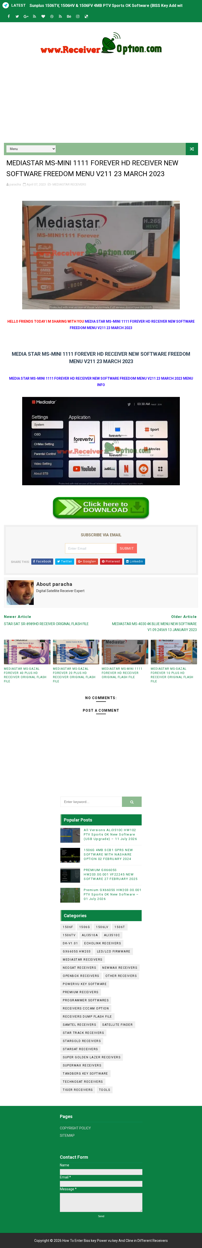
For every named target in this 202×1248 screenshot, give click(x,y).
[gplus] (26, 16)
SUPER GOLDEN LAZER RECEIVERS (91, 1057)
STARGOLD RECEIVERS (82, 1041)
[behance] (69, 16)
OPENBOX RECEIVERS (81, 976)
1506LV (102, 927)
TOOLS (104, 1090)
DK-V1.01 (70, 943)
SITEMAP (67, 1135)
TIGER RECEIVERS (78, 1090)
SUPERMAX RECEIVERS (82, 1065)
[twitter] (17, 16)
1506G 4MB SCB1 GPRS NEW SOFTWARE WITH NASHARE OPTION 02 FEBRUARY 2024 (108, 854)
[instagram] (77, 16)
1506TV (69, 935)
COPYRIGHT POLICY (75, 1128)
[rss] (34, 16)
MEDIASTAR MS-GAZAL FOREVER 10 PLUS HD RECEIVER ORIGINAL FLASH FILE (172, 675)
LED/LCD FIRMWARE (114, 951)
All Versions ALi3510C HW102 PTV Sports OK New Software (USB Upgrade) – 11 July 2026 (110, 834)
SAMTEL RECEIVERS (79, 1024)
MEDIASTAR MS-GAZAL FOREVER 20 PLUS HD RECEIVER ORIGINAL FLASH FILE (74, 675)
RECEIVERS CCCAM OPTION (86, 1008)
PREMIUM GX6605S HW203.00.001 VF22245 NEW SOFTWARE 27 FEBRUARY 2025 (111, 874)
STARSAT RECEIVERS (80, 1049)
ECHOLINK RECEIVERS (102, 943)
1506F (68, 927)
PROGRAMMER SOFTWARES (86, 1000)
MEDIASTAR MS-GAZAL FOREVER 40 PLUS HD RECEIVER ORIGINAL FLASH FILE (25, 675)
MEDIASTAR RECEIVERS (69, 184)
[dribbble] (51, 16)
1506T (120, 927)
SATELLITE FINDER (117, 1024)
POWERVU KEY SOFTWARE (85, 984)
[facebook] (8, 16)
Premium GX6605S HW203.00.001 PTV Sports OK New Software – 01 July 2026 (112, 894)
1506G (84, 927)
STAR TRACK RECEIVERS (83, 1033)
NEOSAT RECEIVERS (79, 967)
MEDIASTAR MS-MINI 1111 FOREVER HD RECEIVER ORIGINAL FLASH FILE (122, 673)
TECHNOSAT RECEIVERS (83, 1081)
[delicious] (86, 16)
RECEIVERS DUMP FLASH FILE (87, 1016)
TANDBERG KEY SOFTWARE (85, 1073)
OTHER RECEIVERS (121, 976)
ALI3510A (90, 935)
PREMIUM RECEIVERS (81, 992)
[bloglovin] (43, 16)
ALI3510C (112, 935)
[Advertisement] (101, 100)
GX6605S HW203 (77, 951)
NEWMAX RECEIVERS (119, 967)
